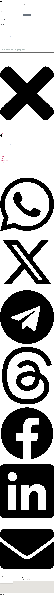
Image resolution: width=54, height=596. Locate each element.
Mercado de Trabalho (4, 160)
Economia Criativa (4, 158)
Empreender (3, 164)
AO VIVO (2, 156)
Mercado (2, 162)
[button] (27, 204)
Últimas (2, 171)
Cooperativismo (3, 166)
